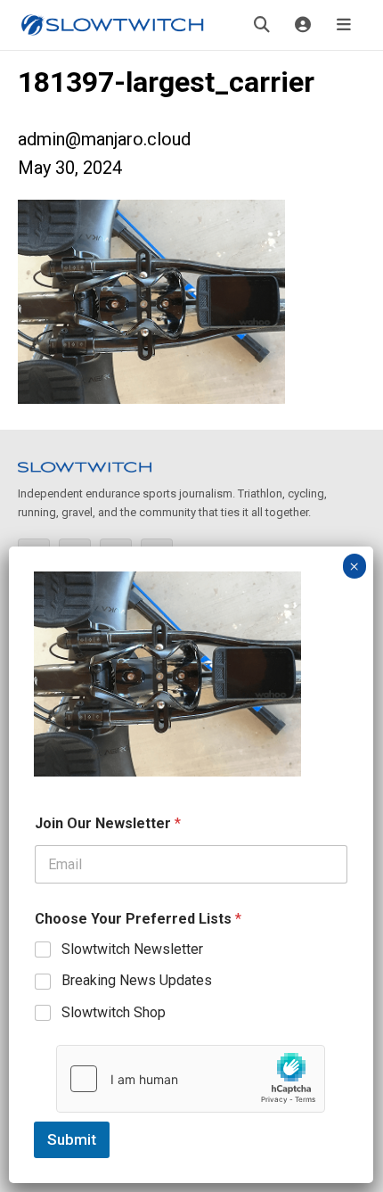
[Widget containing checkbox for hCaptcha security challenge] (190, 1079)
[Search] (262, 25)
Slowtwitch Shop (113, 1012)
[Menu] (344, 25)
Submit (71, 1139)
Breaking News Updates (136, 980)
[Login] (303, 25)
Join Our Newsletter (108, 823)
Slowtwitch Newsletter (132, 949)
